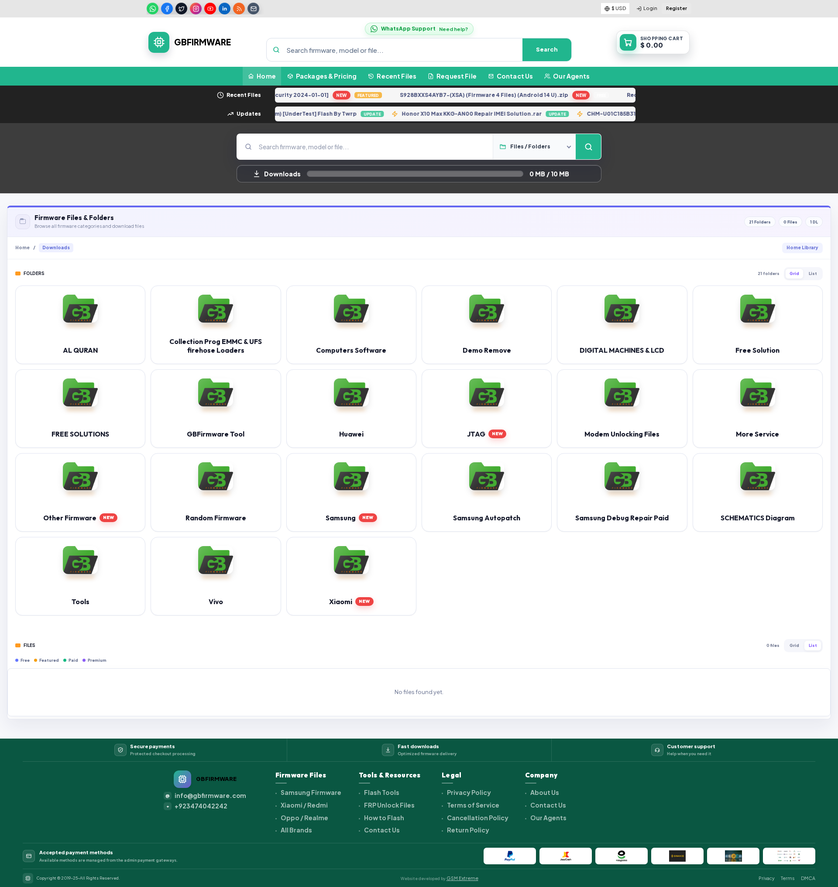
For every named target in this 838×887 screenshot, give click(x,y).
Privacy (767, 878)
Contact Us (381, 830)
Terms (788, 878)
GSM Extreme (462, 878)
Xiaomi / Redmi (304, 805)
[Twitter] (181, 8)
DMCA (808, 878)
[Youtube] (210, 8)
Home (22, 247)
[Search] (588, 146)
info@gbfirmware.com (205, 795)
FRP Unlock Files (389, 805)
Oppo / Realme (304, 818)
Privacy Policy (468, 792)
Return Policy (467, 830)
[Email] (253, 8)
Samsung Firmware (310, 792)
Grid (794, 273)
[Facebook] (167, 8)
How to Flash (383, 818)
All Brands (296, 830)
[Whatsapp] (152, 8)
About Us (544, 792)
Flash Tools (381, 792)
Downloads (56, 247)
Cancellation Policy (477, 818)
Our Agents (548, 818)
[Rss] (239, 8)
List (813, 273)
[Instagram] (196, 8)
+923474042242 (197, 806)
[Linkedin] (224, 8)
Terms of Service (472, 805)
